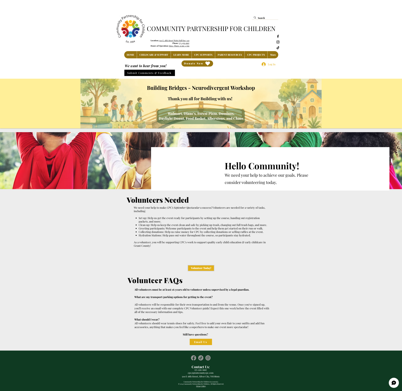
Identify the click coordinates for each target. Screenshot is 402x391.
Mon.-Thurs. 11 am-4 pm (179, 46)
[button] (154, 54)
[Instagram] (278, 42)
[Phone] (232, 3)
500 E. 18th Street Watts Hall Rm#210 (174, 40)
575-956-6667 (184, 43)
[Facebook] (278, 36)
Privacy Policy (201, 386)
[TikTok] (278, 48)
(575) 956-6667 (244, 3)
